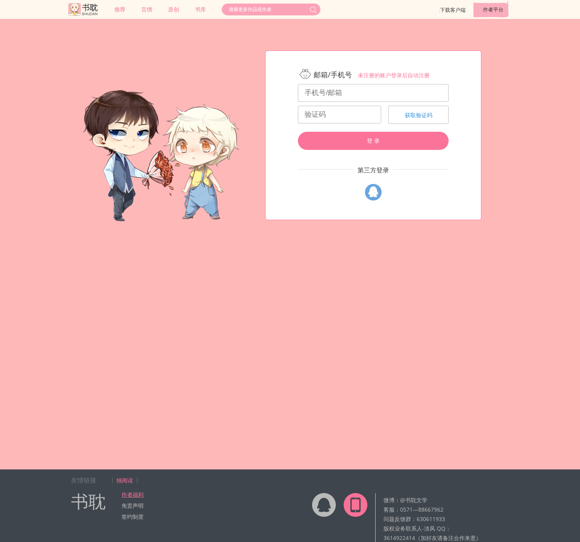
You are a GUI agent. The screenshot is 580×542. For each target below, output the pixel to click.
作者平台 (493, 9)
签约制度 (133, 516)
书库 (200, 9)
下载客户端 (453, 9)
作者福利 (133, 494)
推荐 (119, 9)
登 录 (373, 141)
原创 (173, 9)
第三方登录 (373, 170)
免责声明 (133, 505)
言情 (146, 9)
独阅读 (124, 480)
